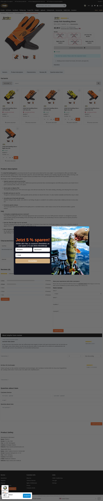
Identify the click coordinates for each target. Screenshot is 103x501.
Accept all (27, 495)
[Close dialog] (86, 229)
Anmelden (32, 261)
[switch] (5, 495)
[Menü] (8, 486)
